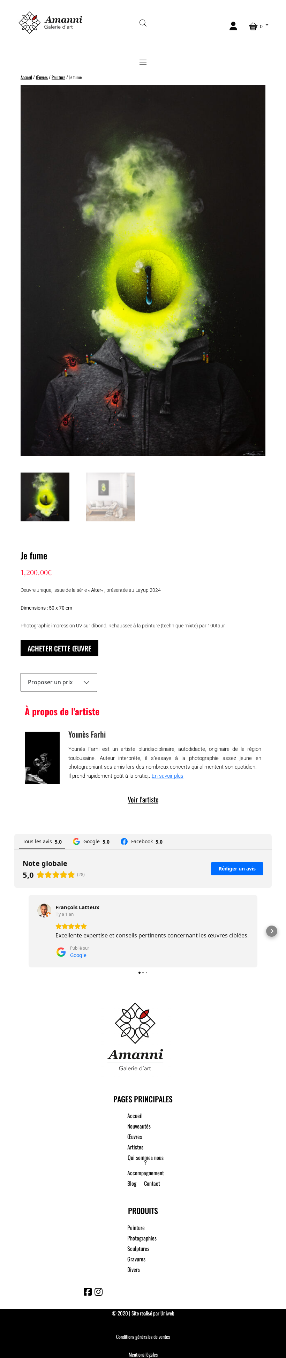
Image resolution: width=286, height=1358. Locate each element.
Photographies (142, 1239)
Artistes (135, 1148)
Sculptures (138, 1249)
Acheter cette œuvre (59, 648)
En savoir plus (167, 776)
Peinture (58, 77)
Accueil (26, 77)
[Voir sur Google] (44, 911)
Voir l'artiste (143, 799)
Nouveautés (139, 1127)
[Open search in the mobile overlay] (143, 22)
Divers (133, 1270)
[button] (14, 931)
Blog (131, 1184)
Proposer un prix (50, 682)
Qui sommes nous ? (146, 1161)
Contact (152, 1184)
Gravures (136, 1260)
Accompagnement (145, 1173)
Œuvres (42, 77)
